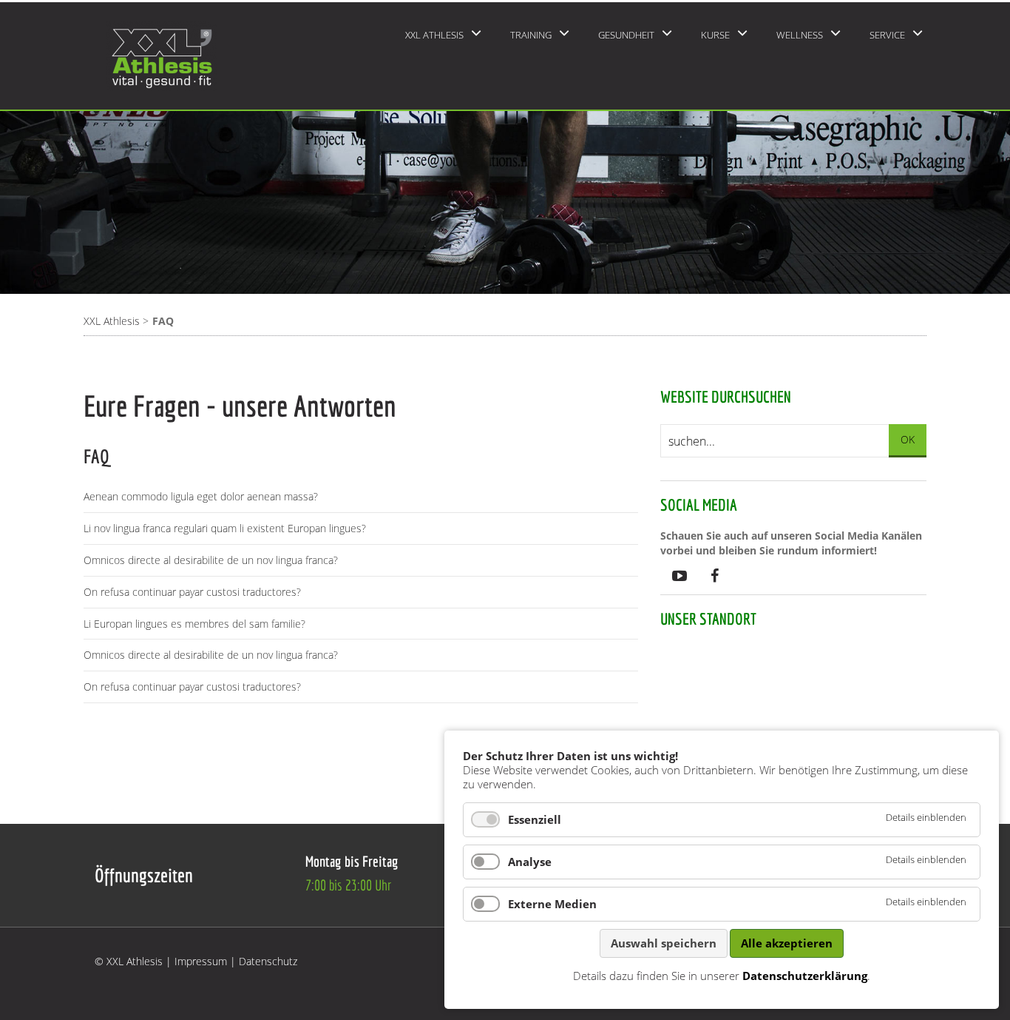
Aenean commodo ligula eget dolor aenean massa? (201, 496)
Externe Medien (552, 903)
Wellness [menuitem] (799, 34)
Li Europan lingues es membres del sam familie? (194, 624)
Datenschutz (268, 961)
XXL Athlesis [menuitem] (434, 34)
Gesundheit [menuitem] (626, 34)
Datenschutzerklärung (804, 975)
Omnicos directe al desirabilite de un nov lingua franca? (211, 560)
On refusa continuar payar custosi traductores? (192, 592)
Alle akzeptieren (787, 943)
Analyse (530, 861)
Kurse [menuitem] (715, 34)
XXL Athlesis (112, 321)
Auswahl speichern (663, 943)
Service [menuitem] (887, 34)
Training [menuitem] (531, 34)
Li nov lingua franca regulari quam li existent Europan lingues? (225, 528)
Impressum (200, 961)
